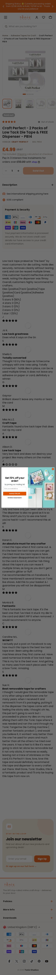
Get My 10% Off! (14, 494)
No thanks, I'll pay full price (14, 497)
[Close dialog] (53, 469)
